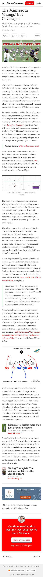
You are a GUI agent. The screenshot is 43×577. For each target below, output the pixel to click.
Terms (27, 566)
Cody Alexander (14, 430)
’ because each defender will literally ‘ (21, 334)
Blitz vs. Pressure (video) (29, 145)
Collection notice (35, 566)
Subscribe (29, 3)
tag (26, 335)
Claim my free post (21, 540)
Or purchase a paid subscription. (21, 546)
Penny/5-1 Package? (15, 124)
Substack (12, 574)
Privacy (21, 566)
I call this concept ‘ (22, 332)
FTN (35, 160)
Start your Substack (17, 570)
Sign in (38, 3)
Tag (31, 332)
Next (35, 557)
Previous (9, 557)
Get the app (31, 570)
